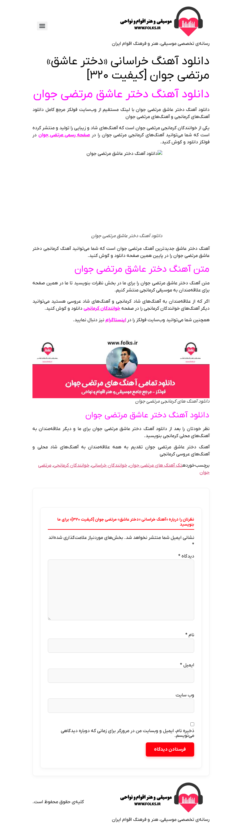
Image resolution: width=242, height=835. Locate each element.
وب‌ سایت (185, 695)
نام (189, 635)
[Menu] (42, 26)
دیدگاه (186, 556)
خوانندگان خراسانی (109, 465)
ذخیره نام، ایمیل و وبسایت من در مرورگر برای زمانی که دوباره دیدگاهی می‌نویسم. (127, 733)
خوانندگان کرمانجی (71, 465)
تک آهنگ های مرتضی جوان (155, 465)
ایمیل (187, 665)
